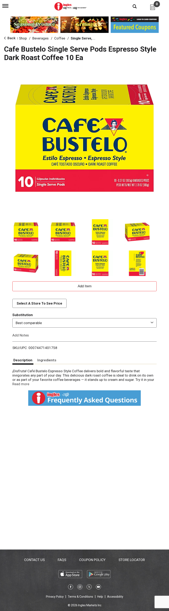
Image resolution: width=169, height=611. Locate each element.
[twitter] (89, 587)
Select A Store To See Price (39, 303)
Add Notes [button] (20, 335)
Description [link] (22, 360)
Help (100, 596)
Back (11, 38)
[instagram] (79, 587)
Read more (20, 384)
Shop (23, 38)
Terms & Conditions (80, 596)
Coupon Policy (92, 560)
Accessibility (115, 596)
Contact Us (34, 560)
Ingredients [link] (46, 360)
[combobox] (84, 322)
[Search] (131, 6)
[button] (26, 232)
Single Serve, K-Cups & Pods (94, 38)
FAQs (62, 560)
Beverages (40, 38)
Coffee (59, 38)
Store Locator (132, 560)
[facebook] (70, 587)
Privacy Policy (55, 596)
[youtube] (98, 587)
